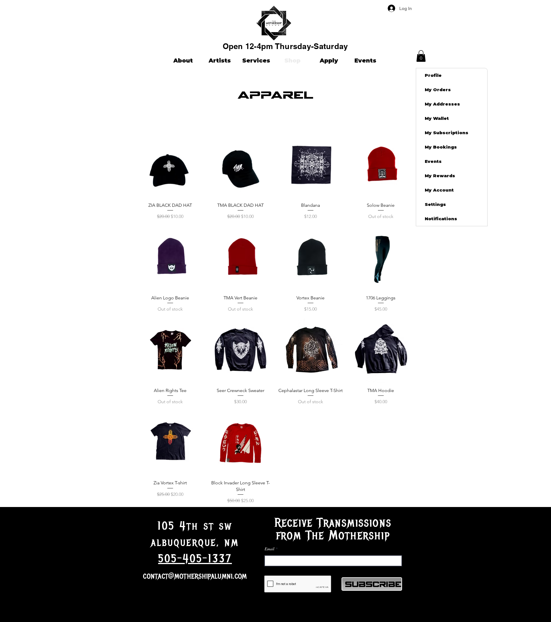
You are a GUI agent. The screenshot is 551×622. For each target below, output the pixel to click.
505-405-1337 (195, 558)
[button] (528, 8)
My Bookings (441, 147)
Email (269, 549)
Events (433, 161)
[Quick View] (170, 165)
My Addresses (442, 104)
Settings (435, 204)
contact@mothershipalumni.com (195, 576)
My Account (439, 190)
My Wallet (437, 118)
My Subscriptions (446, 132)
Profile (433, 75)
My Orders (438, 89)
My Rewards (440, 175)
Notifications (441, 218)
